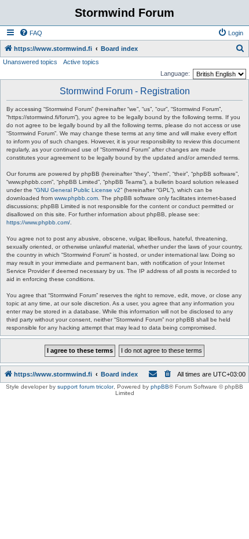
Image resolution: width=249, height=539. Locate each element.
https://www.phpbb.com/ (38, 222)
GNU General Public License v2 (78, 190)
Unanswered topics (30, 61)
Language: (175, 73)
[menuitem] (30, 33)
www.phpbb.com (76, 198)
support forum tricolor (85, 386)
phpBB (160, 386)
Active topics (81, 61)
